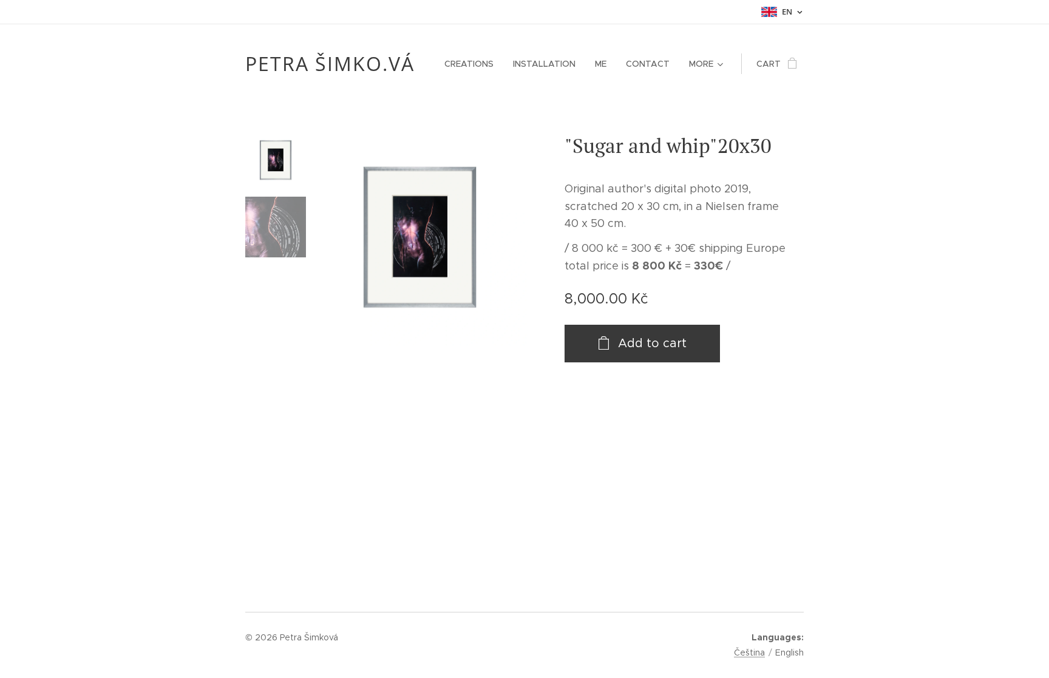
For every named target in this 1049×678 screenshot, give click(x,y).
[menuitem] (472, 64)
